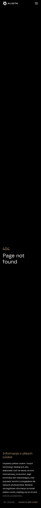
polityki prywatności (12, 495)
